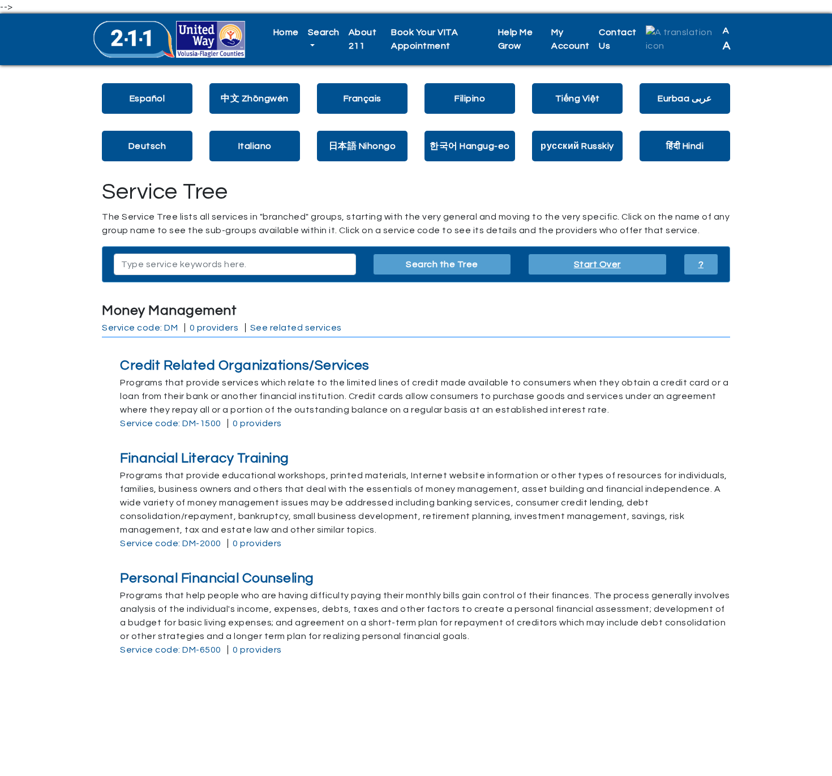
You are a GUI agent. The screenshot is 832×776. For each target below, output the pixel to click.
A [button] (727, 39)
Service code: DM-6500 (170, 649)
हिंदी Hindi (685, 146)
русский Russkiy (577, 146)
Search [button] (324, 32)
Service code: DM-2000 (170, 543)
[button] (679, 39)
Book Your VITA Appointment (424, 39)
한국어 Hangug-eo (470, 146)
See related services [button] (296, 327)
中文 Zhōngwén (255, 98)
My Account (570, 39)
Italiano (255, 146)
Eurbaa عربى (685, 98)
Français (362, 98)
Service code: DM (140, 327)
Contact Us (618, 39)
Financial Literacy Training (204, 458)
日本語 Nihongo (362, 146)
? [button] (701, 264)
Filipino (469, 98)
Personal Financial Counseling (217, 578)
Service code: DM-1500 (170, 423)
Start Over (597, 264)
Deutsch (147, 146)
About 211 (363, 39)
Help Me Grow (515, 39)
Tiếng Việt (577, 98)
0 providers (214, 327)
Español (147, 98)
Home (286, 32)
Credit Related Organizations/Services (245, 365)
